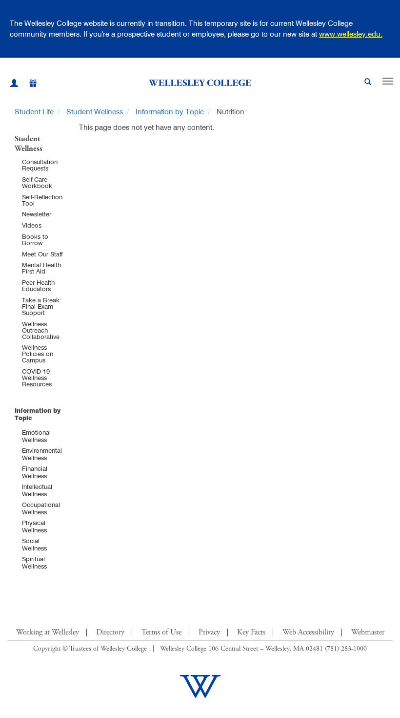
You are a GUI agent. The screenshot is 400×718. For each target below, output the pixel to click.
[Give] (28, 85)
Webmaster (367, 632)
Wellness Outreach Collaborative (41, 330)
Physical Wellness (34, 526)
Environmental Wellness (42, 454)
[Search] (368, 83)
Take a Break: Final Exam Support (41, 306)
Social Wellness (34, 544)
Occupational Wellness (41, 508)
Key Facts (251, 632)
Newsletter (36, 214)
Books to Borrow (35, 239)
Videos (31, 225)
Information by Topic (170, 111)
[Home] (200, 82)
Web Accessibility (308, 632)
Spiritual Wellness (34, 562)
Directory (110, 632)
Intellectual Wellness (37, 490)
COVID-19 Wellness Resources (37, 377)
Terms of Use (161, 632)
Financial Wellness (34, 472)
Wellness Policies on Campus (37, 353)
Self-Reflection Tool (42, 200)
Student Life (34, 111)
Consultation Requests (40, 165)
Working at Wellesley (47, 632)
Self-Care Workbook (37, 182)
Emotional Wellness (36, 435)
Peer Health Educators (38, 285)
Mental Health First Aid (41, 268)
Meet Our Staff (42, 254)
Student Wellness (94, 111)
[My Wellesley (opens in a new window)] (14, 84)
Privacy (209, 632)
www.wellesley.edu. (350, 34)
